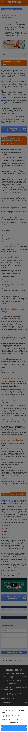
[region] (14, 719)
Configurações (14, 722)
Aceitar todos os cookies (14, 729)
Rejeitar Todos (14, 726)
